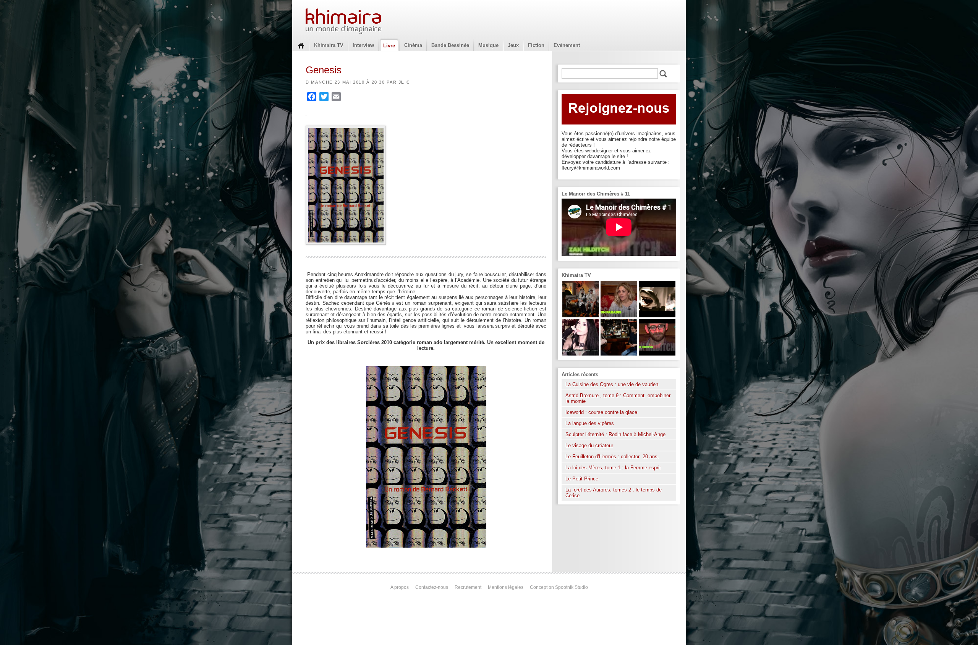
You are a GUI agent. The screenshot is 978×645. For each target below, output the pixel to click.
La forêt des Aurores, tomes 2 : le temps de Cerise (613, 492)
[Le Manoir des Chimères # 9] (619, 315)
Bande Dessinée (450, 45)
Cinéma (413, 45)
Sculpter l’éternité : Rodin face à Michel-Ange (615, 434)
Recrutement (468, 587)
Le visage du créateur (589, 445)
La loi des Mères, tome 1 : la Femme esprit (613, 467)
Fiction (536, 45)
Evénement (567, 45)
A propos (399, 587)
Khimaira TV (328, 45)
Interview (363, 45)
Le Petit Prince (581, 479)
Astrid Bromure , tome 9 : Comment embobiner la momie (617, 398)
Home (301, 45)
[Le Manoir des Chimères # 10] (657, 315)
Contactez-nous (431, 587)
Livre (389, 45)
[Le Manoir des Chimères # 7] (580, 315)
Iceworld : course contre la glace (601, 412)
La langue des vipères (589, 423)
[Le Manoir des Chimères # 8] (580, 354)
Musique (488, 45)
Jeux (513, 45)
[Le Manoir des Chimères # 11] (657, 354)
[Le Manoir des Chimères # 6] (619, 354)
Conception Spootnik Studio (559, 587)
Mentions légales (505, 587)
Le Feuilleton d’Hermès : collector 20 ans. (613, 456)
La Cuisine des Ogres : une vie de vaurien (611, 384)
